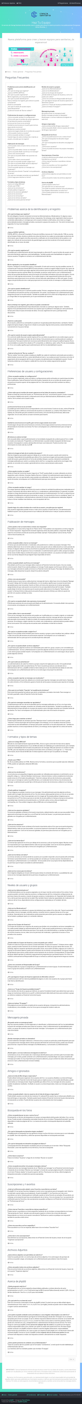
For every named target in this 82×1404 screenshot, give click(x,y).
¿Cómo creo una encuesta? (16, 153)
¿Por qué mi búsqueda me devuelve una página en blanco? (57, 143)
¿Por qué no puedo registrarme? (18, 95)
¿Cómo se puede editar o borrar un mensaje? (22, 150)
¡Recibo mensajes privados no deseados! (54, 115)
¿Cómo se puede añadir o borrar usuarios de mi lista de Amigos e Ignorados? (58, 129)
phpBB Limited (23, 1290)
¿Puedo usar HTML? (14, 186)
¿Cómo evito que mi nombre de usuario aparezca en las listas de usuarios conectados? (23, 120)
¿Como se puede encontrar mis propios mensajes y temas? (58, 149)
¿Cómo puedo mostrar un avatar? (18, 133)
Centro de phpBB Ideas (33, 1304)
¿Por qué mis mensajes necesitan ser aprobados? (23, 175)
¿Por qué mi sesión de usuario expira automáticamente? (19, 107)
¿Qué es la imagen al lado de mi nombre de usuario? (24, 131)
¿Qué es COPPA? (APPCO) (16, 93)
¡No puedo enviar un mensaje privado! (53, 113)
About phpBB (27, 1292)
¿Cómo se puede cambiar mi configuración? (21, 117)
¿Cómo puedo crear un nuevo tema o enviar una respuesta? (23, 147)
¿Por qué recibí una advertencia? (18, 165)
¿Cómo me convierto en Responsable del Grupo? (57, 98)
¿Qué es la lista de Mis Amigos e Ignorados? (55, 126)
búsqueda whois (27, 1321)
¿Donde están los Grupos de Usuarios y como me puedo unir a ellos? (57, 96)
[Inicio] (41, 14)
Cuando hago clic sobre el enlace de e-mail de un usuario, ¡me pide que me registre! (23, 138)
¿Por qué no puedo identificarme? (18, 98)
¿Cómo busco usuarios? (49, 146)
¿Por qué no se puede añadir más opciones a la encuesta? (22, 156)
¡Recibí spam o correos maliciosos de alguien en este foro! (57, 118)
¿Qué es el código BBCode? (16, 184)
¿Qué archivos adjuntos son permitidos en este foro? (56, 175)
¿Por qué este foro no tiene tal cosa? (53, 186)
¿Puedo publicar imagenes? (16, 190)
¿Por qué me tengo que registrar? (18, 91)
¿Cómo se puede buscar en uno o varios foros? (56, 137)
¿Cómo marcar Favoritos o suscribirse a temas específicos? (56, 162)
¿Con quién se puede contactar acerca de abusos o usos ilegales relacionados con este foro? (58, 189)
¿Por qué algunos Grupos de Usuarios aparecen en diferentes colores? (57, 102)
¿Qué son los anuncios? (15, 194)
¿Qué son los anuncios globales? (18, 192)
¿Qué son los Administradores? (51, 89)
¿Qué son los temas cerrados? (17, 198)
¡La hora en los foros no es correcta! (19, 123)
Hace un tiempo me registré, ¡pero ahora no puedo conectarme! (23, 102)
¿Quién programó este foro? (51, 184)
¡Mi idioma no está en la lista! (17, 129)
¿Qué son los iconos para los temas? (19, 200)
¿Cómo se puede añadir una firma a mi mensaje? (23, 152)
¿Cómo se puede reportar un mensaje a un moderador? (21, 168)
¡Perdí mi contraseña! (14, 104)
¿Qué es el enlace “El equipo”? (51, 106)
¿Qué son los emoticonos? (16, 188)
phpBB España (22, 1401)
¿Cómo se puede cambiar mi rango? (19, 135)
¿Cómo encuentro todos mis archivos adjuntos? (57, 178)
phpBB (29, 445)
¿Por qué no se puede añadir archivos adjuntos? (23, 163)
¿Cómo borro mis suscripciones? (52, 167)
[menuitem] (18, 3)
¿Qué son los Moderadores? (50, 91)
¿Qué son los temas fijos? (16, 196)
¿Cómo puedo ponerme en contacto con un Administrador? (55, 193)
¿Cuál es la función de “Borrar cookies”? (20, 110)
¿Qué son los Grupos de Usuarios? (52, 93)
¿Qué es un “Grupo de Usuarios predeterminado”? (57, 104)
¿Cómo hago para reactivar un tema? (19, 177)
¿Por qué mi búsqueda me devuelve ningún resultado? (55, 140)
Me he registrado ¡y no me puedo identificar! (21, 97)
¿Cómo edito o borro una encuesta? (19, 159)
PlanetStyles (26, 1400)
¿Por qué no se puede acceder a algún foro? (21, 161)
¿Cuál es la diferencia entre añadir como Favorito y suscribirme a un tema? (57, 158)
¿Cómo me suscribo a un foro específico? (55, 165)
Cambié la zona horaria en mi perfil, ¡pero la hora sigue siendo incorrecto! (23, 126)
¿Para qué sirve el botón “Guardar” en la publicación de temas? (24, 172)
